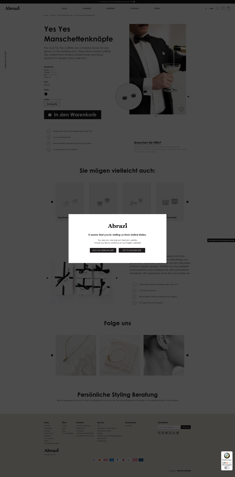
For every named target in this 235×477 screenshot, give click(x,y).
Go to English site (132, 250)
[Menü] (231, 452)
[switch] (226, 467)
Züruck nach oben (5, 60)
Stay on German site (103, 250)
